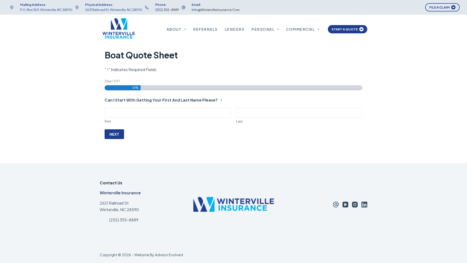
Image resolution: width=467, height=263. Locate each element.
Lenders (235, 29)
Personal (262, 29)
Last (239, 121)
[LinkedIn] (364, 204)
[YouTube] (345, 204)
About (174, 29)
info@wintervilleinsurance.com (216, 10)
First (108, 121)
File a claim (439, 7)
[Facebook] (336, 204)
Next (114, 134)
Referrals (205, 29)
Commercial (300, 29)
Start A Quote (345, 29)
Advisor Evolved (169, 254)
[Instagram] (355, 204)
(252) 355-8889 (167, 10)
